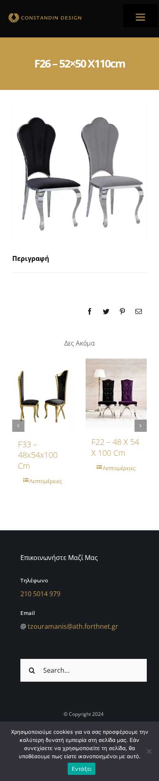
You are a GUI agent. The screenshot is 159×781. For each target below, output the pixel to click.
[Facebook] (90, 311)
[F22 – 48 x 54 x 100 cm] (116, 394)
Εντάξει (82, 769)
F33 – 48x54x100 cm (37, 455)
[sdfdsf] (59, 14)
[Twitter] (106, 311)
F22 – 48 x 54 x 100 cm (115, 447)
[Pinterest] (122, 311)
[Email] (138, 311)
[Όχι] (149, 751)
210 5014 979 (40, 593)
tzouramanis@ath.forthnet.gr (73, 626)
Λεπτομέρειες (45, 481)
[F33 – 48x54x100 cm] (42, 395)
